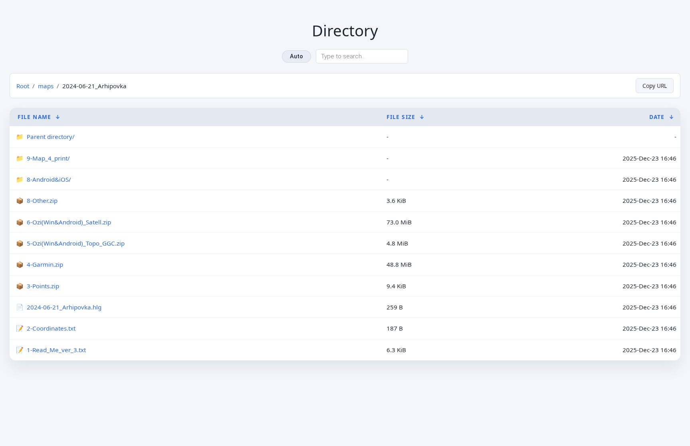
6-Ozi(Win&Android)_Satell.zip (69, 222)
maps (46, 86)
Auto (296, 56)
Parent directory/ (51, 137)
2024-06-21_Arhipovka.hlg (64, 307)
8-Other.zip (42, 200)
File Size (401, 117)
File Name (34, 117)
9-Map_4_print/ (48, 158)
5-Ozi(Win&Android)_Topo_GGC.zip (76, 243)
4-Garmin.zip (45, 264)
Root (22, 86)
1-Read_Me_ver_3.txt (56, 350)
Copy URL (654, 85)
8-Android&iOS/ (49, 179)
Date (656, 117)
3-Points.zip (43, 286)
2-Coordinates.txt (51, 328)
